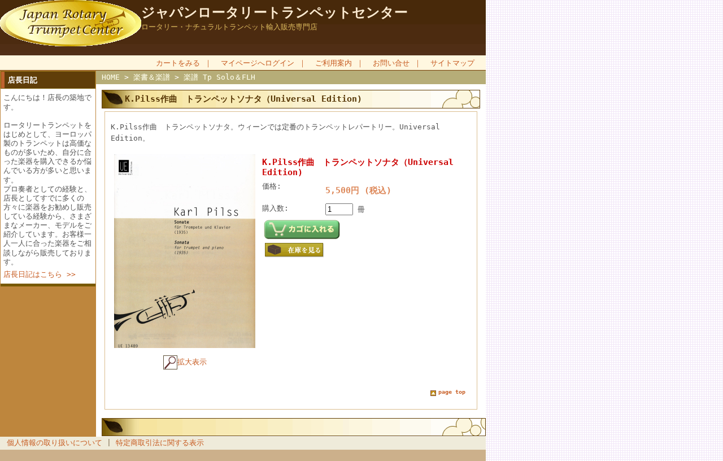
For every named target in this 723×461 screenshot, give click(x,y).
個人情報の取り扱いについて (54, 442)
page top (451, 392)
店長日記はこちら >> (39, 274)
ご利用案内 (333, 63)
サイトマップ (452, 63)
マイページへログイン (257, 63)
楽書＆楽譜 (151, 77)
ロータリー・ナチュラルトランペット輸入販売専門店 (229, 27)
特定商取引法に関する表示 (160, 442)
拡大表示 (192, 362)
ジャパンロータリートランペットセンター (274, 12)
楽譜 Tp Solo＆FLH (219, 77)
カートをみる (178, 63)
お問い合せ (391, 63)
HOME (111, 77)
